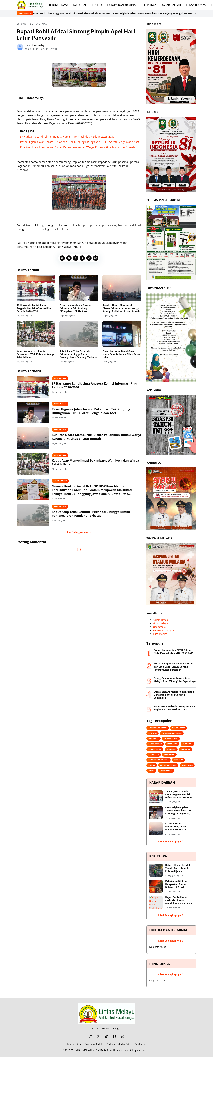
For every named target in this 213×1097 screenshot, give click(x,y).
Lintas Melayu (121, 1050)
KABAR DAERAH (171, 5)
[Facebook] (69, 258)
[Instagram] (90, 1036)
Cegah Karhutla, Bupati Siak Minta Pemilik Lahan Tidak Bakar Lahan (121, 354)
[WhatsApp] (95, 258)
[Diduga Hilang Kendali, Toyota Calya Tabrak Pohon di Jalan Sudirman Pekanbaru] (156, 870)
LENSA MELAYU (60, 481)
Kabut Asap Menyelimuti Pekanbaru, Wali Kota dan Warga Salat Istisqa (35, 354)
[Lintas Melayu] (106, 1013)
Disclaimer (140, 1044)
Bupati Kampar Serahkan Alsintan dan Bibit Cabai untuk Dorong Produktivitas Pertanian (173, 666)
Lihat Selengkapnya (77, 532)
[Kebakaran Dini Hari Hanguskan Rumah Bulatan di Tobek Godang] (156, 886)
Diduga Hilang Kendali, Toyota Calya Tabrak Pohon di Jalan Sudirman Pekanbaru (178, 868)
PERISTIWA (149, 5)
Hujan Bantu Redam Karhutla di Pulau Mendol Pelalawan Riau (178, 900)
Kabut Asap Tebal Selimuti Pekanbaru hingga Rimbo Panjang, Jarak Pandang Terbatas (78, 354)
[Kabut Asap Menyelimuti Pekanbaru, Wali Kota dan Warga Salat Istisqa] (36, 334)
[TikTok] (106, 1036)
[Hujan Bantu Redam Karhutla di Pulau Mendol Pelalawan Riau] (156, 902)
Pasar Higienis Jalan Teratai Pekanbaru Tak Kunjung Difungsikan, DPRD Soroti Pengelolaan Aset (107, 13)
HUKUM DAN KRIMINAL (122, 5)
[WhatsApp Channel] (122, 1036)
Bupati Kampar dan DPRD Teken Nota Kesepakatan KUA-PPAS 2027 (173, 652)
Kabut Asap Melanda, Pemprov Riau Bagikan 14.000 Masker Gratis (174, 708)
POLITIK (97, 5)
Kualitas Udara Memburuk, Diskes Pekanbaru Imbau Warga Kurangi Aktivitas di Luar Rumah (77, 147)
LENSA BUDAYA (196, 5)
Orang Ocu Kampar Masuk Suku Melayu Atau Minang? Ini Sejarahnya (175, 680)
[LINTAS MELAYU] (30, 5)
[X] (75, 258)
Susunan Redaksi (94, 1044)
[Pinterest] (89, 258)
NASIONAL (80, 5)
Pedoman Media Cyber (119, 1044)
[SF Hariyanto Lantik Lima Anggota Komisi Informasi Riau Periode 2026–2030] (36, 288)
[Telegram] (82, 258)
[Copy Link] (62, 258)
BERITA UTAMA (58, 5)
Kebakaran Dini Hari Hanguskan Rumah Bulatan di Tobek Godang (176, 884)
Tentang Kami (74, 1044)
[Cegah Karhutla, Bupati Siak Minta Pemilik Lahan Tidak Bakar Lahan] (121, 334)
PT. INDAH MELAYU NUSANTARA (88, 1050)
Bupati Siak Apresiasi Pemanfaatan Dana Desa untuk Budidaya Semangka (174, 694)
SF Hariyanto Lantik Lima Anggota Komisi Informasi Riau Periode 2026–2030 (67, 136)
